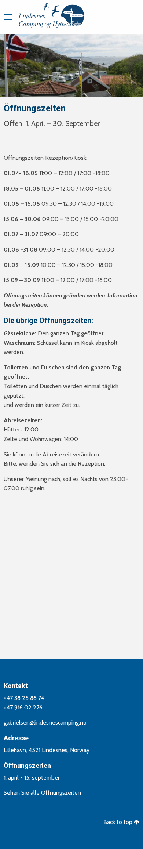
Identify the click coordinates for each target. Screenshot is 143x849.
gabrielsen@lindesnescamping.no (45, 722)
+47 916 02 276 (23, 707)
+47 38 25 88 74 (24, 697)
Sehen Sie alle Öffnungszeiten (42, 792)
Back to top (118, 822)
